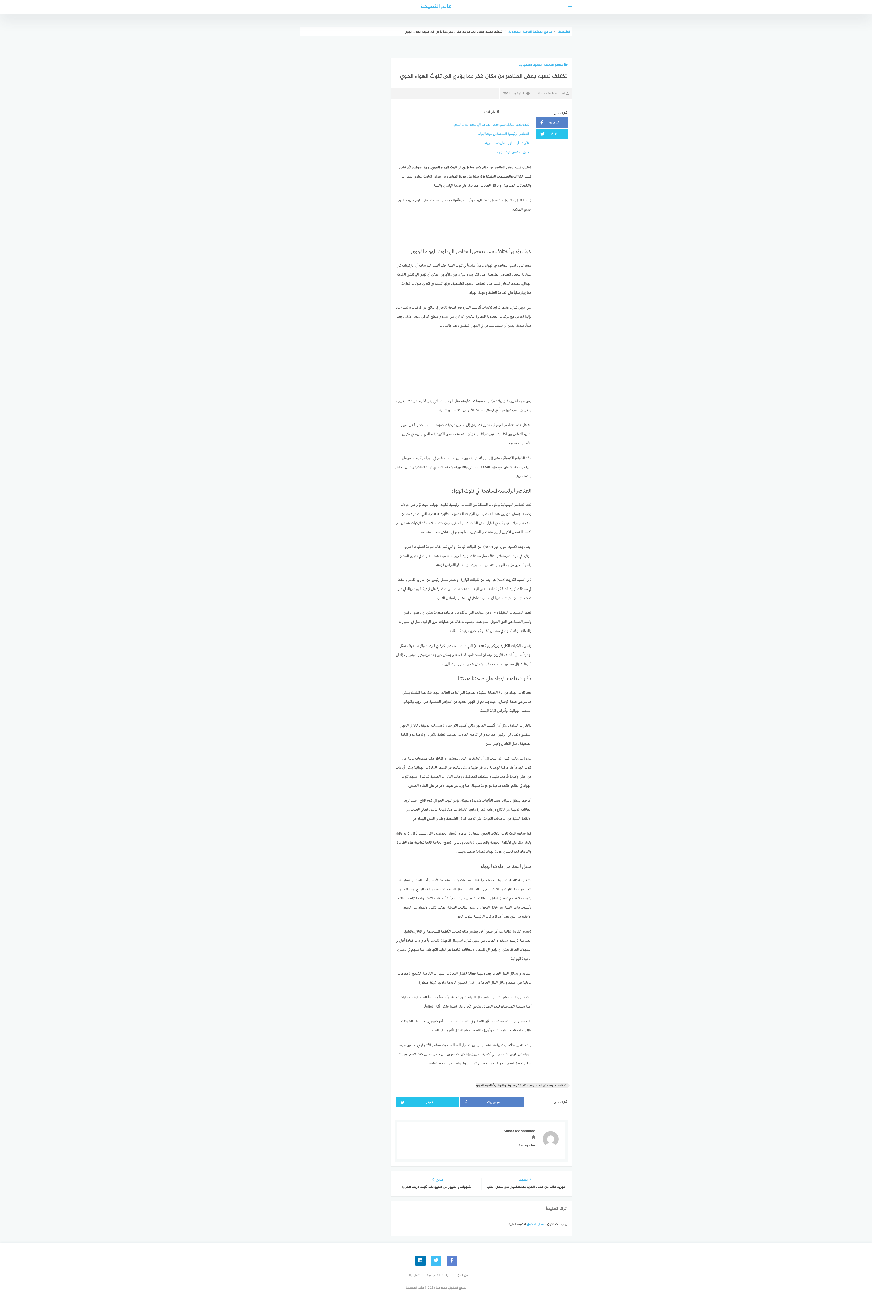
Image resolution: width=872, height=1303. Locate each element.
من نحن (462, 1275)
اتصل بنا (415, 1275)
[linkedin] (420, 1261)
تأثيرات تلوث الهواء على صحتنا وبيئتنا (506, 143)
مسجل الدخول (536, 1224)
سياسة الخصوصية (439, 1275)
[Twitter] (436, 1261)
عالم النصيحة (436, 6)
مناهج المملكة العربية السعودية (541, 65)
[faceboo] (452, 1261)
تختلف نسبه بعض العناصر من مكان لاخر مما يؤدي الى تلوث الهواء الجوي (521, 1085)
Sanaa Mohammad (551, 93)
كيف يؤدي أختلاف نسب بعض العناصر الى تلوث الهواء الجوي (491, 125)
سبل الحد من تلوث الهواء (513, 152)
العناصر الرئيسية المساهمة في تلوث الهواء (503, 134)
